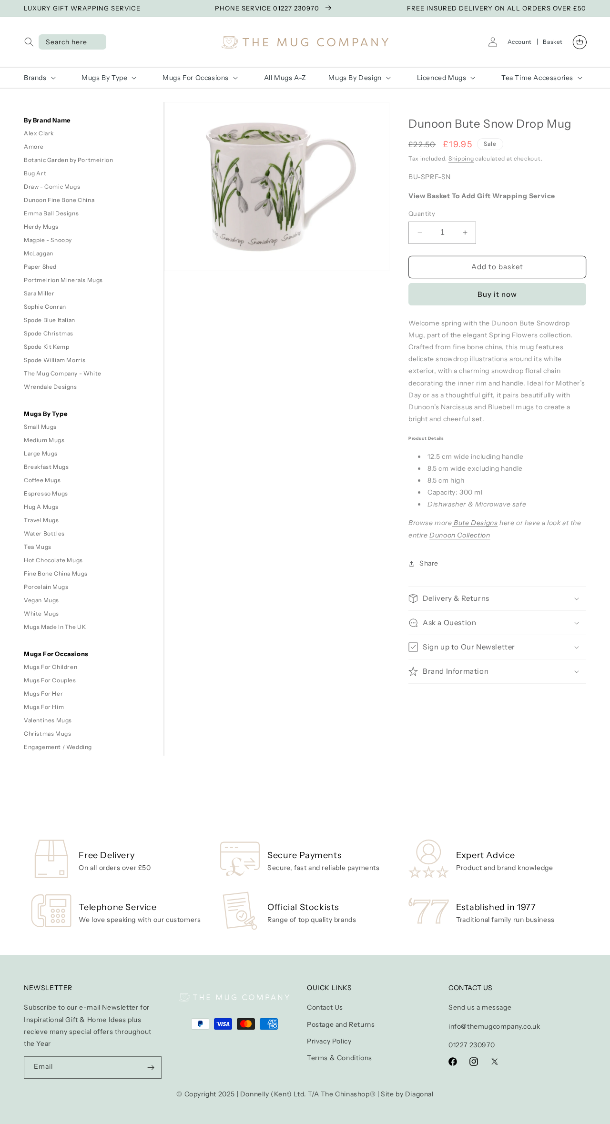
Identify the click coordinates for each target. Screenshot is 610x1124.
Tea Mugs (37, 546)
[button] (31, 41)
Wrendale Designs (50, 386)
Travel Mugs (41, 520)
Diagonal (419, 1094)
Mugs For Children (50, 666)
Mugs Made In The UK (55, 626)
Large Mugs (41, 453)
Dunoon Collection (459, 535)
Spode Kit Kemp (46, 346)
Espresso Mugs (46, 493)
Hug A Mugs (41, 506)
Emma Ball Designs (51, 213)
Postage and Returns (341, 1024)
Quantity (421, 213)
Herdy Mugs (41, 226)
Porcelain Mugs (46, 586)
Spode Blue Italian (49, 320)
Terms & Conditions (339, 1057)
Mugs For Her (43, 693)
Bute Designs (475, 522)
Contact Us (325, 1007)
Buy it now (497, 294)
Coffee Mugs (42, 480)
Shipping (461, 158)
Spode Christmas (48, 333)
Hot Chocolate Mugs (53, 560)
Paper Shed (40, 266)
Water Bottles (44, 533)
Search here (66, 42)
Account (520, 42)
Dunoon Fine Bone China (59, 199)
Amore (34, 146)
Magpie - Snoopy (48, 239)
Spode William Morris (55, 360)
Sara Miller (39, 293)
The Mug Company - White (63, 373)
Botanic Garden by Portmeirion (68, 159)
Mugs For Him (44, 706)
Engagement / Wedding (58, 746)
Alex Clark (39, 133)
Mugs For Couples (50, 680)
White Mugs (41, 613)
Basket (553, 42)
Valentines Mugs (48, 720)
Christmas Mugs (47, 733)
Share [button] (428, 563)
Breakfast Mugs (46, 466)
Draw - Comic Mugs (52, 186)
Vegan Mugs (41, 600)
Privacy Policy (329, 1041)
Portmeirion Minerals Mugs (63, 280)
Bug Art (35, 173)
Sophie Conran (45, 306)
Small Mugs (40, 426)
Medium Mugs (44, 440)
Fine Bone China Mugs (56, 573)
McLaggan (38, 253)
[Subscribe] (150, 1067)
